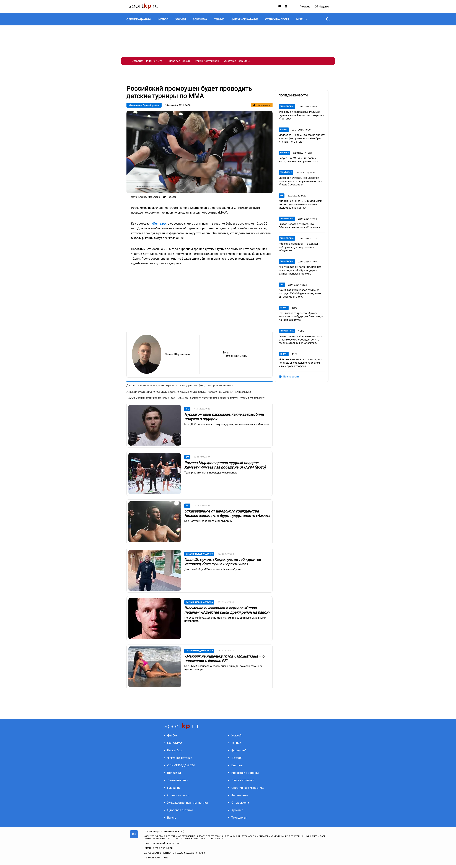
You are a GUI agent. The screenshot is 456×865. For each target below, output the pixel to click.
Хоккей (236, 735)
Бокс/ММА (174, 743)
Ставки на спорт (178, 795)
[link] (199, 152)
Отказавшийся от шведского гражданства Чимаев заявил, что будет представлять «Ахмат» (227, 513)
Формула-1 (239, 750)
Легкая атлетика (242, 780)
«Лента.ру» (159, 223)
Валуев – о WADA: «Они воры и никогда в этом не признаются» (298, 159)
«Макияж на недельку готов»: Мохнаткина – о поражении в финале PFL (224, 658)
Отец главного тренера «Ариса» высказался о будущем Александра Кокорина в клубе (301, 316)
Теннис (283, 130)
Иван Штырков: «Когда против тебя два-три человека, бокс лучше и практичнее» (222, 561)
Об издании (322, 6)
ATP (281, 195)
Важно (171, 817)
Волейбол (174, 772)
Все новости (291, 376)
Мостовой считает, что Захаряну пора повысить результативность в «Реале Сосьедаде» (300, 181)
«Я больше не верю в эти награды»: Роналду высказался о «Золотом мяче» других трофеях (300, 363)
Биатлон (237, 765)
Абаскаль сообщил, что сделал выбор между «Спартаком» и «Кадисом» (298, 247)
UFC (282, 285)
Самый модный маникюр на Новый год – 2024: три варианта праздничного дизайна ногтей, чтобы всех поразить (195, 397)
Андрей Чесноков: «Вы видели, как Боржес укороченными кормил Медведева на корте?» (300, 204)
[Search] (328, 19)
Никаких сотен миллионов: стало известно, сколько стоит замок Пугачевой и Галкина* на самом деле (188, 391)
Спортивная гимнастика (247, 787)
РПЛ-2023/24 (154, 61)
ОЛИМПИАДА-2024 (181, 765)
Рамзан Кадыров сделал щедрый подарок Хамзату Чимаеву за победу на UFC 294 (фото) (225, 465)
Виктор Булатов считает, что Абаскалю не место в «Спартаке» (299, 225)
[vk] (280, 7)
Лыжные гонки (177, 780)
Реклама (305, 6)
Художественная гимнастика (187, 802)
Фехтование (239, 795)
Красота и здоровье (245, 772)
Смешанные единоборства (144, 105)
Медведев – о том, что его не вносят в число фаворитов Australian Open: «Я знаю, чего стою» (302, 138)
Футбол (283, 308)
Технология (239, 817)
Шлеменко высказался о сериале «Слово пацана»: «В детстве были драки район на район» (227, 610)
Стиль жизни (240, 802)
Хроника (284, 153)
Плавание (173, 787)
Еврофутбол (286, 172)
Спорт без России (179, 61)
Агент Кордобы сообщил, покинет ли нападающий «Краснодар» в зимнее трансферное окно (300, 270)
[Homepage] (143, 6)
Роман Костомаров (207, 61)
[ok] (286, 7)
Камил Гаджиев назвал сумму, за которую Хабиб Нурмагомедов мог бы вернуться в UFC (300, 293)
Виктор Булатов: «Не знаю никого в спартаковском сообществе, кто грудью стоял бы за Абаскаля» (300, 340)
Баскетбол (174, 750)
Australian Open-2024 (237, 61)
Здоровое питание (180, 810)
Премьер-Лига (287, 106)
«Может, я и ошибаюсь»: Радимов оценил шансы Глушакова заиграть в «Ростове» (301, 115)
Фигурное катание (179, 758)
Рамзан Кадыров (235, 356)
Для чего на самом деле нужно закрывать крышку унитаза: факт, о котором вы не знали (179, 385)
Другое (236, 758)
